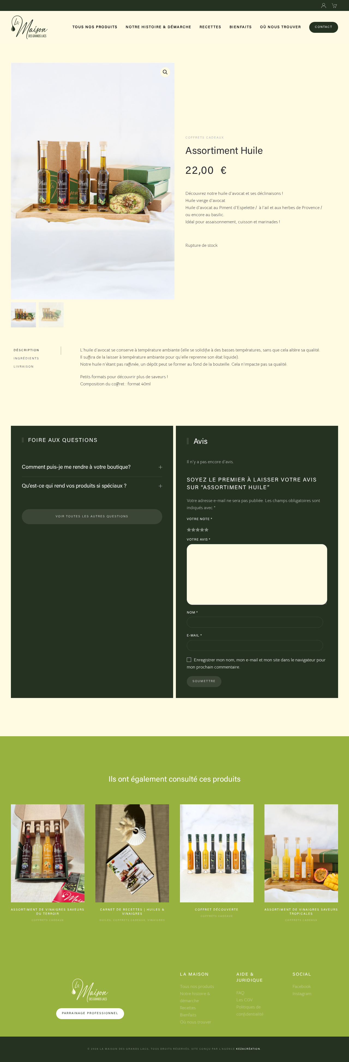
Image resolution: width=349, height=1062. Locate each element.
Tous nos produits (95, 27)
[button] (165, 72)
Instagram (302, 993)
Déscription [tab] (26, 350)
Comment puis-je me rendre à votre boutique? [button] (76, 467)
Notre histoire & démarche (158, 27)
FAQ (240, 993)
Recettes (210, 27)
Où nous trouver (280, 27)
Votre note (199, 519)
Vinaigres (156, 920)
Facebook (302, 986)
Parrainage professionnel (90, 1013)
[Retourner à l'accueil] (29, 27)
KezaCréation (248, 1049)
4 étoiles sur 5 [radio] (202, 529)
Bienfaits (241, 27)
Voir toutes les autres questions (92, 516)
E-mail (194, 635)
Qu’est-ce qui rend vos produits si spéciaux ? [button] (74, 486)
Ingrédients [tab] (26, 358)
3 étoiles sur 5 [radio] (197, 529)
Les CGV (244, 1000)
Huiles (105, 920)
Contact (323, 27)
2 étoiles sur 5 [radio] (193, 529)
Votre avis (198, 539)
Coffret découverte (217, 909)
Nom (192, 612)
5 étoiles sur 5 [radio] (206, 529)
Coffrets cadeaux (204, 137)
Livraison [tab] (24, 366)
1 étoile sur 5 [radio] (189, 529)
